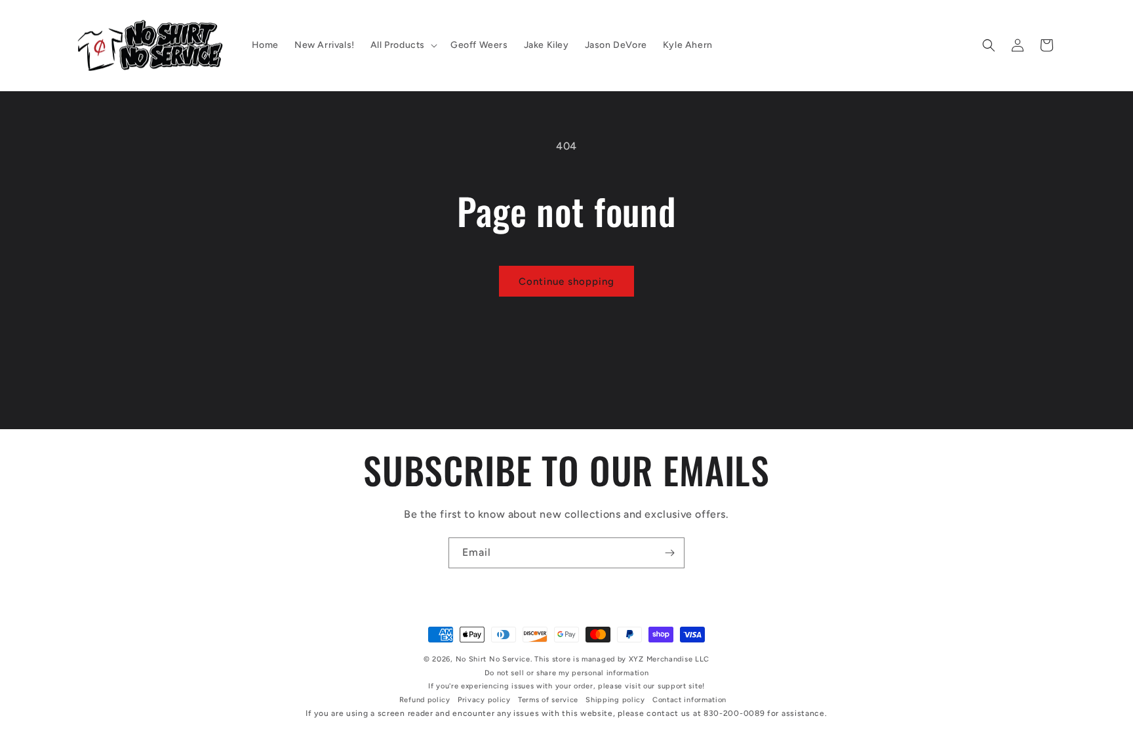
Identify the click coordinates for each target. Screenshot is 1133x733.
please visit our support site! (651, 686)
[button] (403, 45)
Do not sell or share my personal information (567, 673)
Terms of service (548, 700)
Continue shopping (566, 281)
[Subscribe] (669, 552)
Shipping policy (615, 700)
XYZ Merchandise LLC (669, 659)
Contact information (689, 700)
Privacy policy (484, 700)
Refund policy (424, 700)
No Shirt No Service (493, 659)
